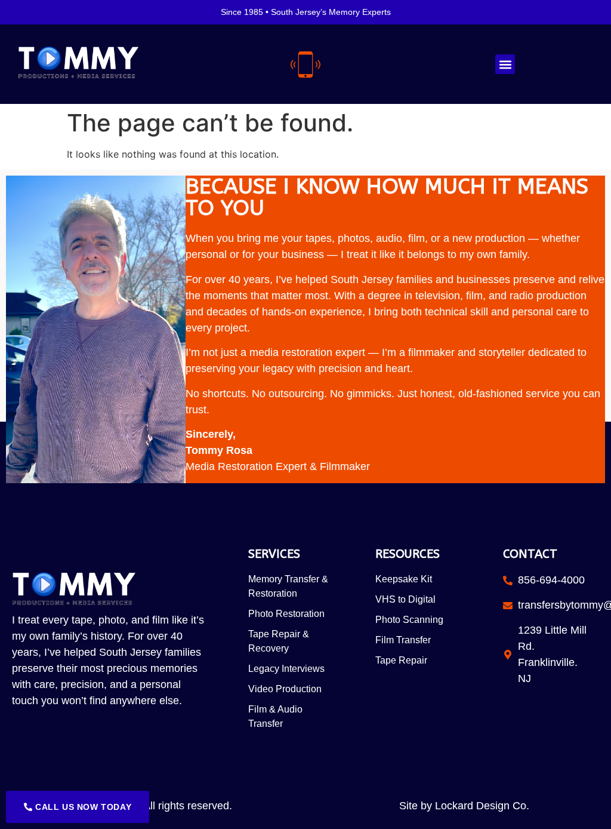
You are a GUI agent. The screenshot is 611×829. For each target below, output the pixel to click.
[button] (505, 64)
